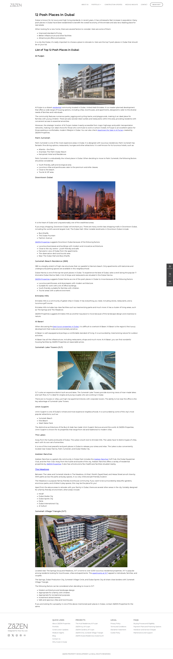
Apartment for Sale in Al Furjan (110, 130)
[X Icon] (13, 635)
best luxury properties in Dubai (66, 327)
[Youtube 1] (25, 635)
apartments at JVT (100, 573)
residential (57, 107)
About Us (85, 4)
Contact (144, 4)
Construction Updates (113, 4)
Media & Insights (131, 4)
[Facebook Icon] (17, 635)
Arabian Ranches (101, 459)
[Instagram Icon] (9, 635)
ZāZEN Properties (42, 242)
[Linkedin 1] (21, 635)
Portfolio (95, 4)
